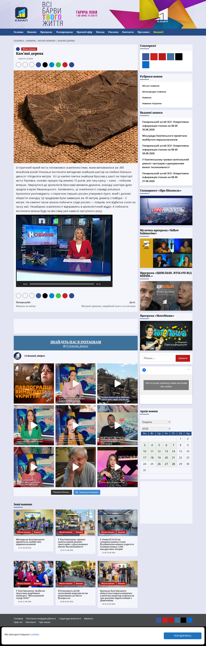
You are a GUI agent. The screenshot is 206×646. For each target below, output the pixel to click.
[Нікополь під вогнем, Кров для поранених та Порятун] (117, 425)
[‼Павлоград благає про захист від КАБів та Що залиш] (34, 383)
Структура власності (70, 618)
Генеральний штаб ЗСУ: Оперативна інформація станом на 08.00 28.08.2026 (165, 149)
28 (173, 464)
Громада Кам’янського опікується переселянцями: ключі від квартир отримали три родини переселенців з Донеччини (117, 595)
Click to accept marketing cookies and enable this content (166, 385)
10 (144, 451)
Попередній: (26, 304)
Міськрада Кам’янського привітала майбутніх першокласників (30, 542)
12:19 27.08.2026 (66, 550)
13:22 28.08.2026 (24, 548)
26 (159, 464)
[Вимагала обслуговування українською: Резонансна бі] (117, 467)
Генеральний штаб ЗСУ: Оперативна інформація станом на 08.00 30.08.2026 (165, 125)
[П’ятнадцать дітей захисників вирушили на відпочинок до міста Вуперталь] (75, 574)
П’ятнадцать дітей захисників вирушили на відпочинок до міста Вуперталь (73, 594)
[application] (64, 251)
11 (152, 451)
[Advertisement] (69, 325)
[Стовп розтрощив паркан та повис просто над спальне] (75, 425)
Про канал (144, 32)
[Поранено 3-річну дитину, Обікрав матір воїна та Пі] (34, 425)
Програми (46, 32)
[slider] (62, 284)
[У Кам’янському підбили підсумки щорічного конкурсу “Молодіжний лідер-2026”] (34, 574)
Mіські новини (29, 49)
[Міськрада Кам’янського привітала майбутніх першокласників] (34, 523)
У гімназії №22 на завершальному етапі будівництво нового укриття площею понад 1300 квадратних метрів (117, 544)
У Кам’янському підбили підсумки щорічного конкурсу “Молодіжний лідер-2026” (30, 594)
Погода (100, 32)
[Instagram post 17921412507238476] (117, 383)
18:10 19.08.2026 (108, 604)
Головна (18, 32)
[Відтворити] (19, 283)
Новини (31, 32)
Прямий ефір (84, 32)
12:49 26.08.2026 (108, 553)
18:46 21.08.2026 (24, 602)
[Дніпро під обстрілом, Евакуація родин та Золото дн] (34, 467)
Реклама (113, 32)
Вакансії (158, 32)
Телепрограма (64, 32)
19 (159, 457)
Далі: (108, 304)
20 (166, 457)
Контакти (128, 32)
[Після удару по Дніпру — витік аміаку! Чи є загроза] (75, 467)
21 (173, 457)
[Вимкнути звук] (103, 283)
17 (144, 457)
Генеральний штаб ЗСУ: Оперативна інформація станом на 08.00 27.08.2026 (165, 177)
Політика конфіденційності (41, 618)
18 (152, 457)
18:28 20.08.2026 (66, 602)
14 (173, 451)
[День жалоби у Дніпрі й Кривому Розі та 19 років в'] (75, 383)
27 (166, 464)
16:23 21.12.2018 (25, 58)
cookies (34, 634)
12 (159, 451)
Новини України (152, 103)
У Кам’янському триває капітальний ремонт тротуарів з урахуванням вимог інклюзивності (73, 543)
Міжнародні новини (154, 91)
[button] (190, 32)
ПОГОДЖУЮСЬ (182, 636)
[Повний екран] (108, 283)
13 (166, 451)
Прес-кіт (18, 622)
